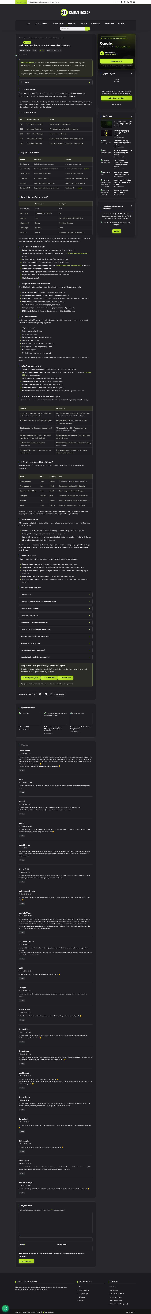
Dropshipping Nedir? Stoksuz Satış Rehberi (81, 728)
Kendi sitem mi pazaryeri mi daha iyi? (34, 622)
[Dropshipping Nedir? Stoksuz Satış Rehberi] (81, 718)
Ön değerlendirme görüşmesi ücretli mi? (35, 657)
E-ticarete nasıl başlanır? (30, 615)
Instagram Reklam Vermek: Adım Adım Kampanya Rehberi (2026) (121, 163)
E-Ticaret (72, 23)
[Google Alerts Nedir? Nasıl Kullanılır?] (106, 192)
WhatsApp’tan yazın (30, 678)
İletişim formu (66, 678)
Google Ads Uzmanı (116, 1297)
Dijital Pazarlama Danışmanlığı (119, 1304)
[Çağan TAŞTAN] (75, 12)
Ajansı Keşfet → (116, 61)
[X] (34, 694)
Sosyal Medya (58, 23)
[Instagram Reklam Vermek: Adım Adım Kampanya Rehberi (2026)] (106, 162)
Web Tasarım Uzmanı (116, 1300)
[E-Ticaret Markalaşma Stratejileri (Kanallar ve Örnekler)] (55, 718)
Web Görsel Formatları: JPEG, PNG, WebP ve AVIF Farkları (123, 182)
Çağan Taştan (25, 50)
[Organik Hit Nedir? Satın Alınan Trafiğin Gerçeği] (106, 124)
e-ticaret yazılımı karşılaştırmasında (68, 265)
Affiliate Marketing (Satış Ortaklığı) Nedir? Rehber (122, 143)
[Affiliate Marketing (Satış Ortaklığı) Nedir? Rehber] (106, 143)
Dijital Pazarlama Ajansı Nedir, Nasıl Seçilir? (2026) (44, 2)
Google (83, 23)
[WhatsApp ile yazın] (5, 1308)
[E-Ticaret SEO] (30, 718)
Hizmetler (108, 23)
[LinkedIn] (45, 694)
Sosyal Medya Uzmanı (117, 1293)
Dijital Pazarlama (41, 23)
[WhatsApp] (51, 694)
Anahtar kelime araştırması (77, 253)
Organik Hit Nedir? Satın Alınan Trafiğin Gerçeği (123, 123)
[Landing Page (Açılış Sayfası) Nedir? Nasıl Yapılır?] (106, 133)
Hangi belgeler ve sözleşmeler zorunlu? (35, 636)
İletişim (121, 23)
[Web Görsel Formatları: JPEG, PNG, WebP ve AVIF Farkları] (106, 183)
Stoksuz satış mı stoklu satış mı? (33, 650)
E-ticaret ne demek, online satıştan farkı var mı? (38, 602)
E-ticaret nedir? (26, 595)
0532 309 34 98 (49, 678)
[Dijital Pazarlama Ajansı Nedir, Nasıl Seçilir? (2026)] (106, 152)
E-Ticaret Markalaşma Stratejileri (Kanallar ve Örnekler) (53, 729)
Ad (20, 1236)
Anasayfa (23, 38)
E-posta (22, 1244)
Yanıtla (22, 770)
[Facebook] (40, 694)
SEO (28, 23)
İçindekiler (25, 82)
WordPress (95, 23)
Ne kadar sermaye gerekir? (31, 643)
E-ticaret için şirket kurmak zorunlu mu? (36, 629)
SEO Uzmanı (114, 1287)
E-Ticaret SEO (24, 727)
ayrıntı (86, 169)
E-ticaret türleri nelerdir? (30, 608)
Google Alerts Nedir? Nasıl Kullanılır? (121, 191)
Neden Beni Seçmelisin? (116, 98)
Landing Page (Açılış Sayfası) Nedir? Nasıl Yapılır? (121, 133)
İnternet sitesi (61, 1244)
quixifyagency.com (106, 65)
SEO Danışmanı (114, 1290)
